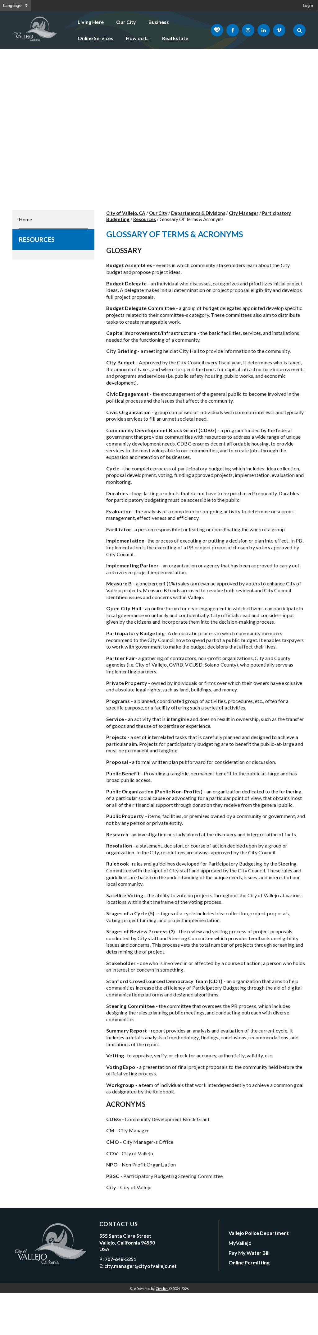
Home (25, 219)
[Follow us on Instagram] (248, 30)
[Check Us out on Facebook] (232, 30)
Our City (126, 22)
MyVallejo (240, 1243)
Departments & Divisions (198, 213)
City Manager (243, 213)
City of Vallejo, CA (125, 213)
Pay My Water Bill (249, 1253)
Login (308, 5)
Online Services (95, 38)
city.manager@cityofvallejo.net (140, 1266)
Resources (37, 239)
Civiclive (162, 1288)
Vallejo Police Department (259, 1233)
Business (158, 22)
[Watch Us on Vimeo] (279, 30)
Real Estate (175, 38)
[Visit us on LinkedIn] (263, 30)
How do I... (138, 38)
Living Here (91, 22)
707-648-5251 (120, 1259)
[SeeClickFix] (217, 30)
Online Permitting (249, 1262)
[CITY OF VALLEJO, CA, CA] (35, 30)
